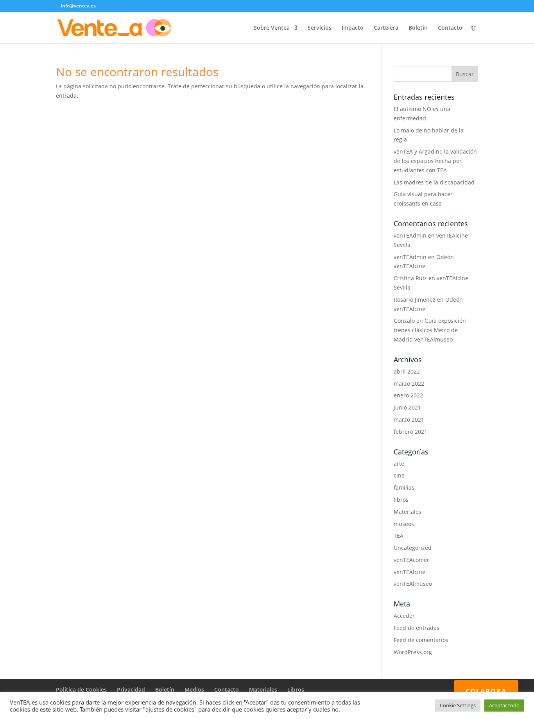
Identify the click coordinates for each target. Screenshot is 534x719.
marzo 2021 (409, 419)
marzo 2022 (409, 383)
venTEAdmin (410, 235)
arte (399, 463)
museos (404, 524)
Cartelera (386, 28)
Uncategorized (413, 547)
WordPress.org (413, 652)
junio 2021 (407, 407)
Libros (295, 689)
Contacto (450, 28)
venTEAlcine (409, 572)
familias (404, 487)
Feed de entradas (416, 627)
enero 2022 (408, 395)
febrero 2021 (410, 431)
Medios (194, 689)
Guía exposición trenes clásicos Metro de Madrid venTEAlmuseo (430, 330)
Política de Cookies (81, 689)
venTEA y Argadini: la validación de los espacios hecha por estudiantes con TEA (435, 161)
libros (401, 499)
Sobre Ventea (272, 28)
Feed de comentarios (421, 640)
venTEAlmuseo (413, 583)
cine (399, 475)
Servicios (320, 28)
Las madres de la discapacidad (434, 182)
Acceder (404, 615)
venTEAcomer (411, 559)
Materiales (407, 511)
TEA (398, 535)
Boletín (418, 28)
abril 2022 (407, 371)
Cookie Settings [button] (458, 705)
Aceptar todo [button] (504, 705)
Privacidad (131, 689)
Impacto (353, 28)
